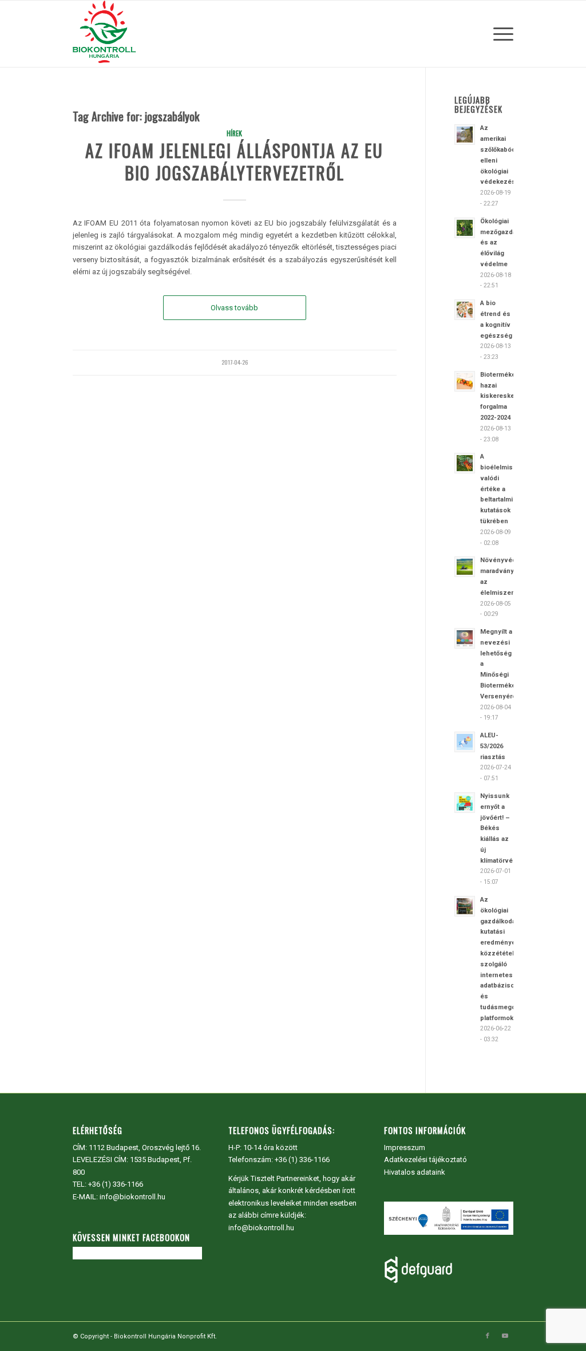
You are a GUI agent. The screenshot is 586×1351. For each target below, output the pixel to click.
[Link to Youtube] (504, 1336)
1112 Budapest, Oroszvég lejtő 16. (145, 1147)
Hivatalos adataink (414, 1172)
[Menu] (499, 34)
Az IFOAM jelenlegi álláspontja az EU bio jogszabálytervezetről (234, 161)
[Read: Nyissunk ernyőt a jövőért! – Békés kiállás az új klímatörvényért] (464, 802)
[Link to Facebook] (487, 1336)
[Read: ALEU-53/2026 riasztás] (464, 742)
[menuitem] (499, 34)
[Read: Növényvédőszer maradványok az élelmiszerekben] (464, 566)
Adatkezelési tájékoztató (425, 1159)
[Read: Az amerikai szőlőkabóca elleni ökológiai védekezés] (464, 134)
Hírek (234, 133)
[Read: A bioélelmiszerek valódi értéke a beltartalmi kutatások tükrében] (464, 463)
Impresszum (404, 1147)
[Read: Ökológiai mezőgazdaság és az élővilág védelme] (464, 228)
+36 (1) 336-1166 (115, 1184)
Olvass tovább (234, 307)
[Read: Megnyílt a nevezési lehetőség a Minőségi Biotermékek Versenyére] (464, 638)
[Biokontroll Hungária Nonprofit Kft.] (104, 34)
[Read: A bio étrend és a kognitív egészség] (464, 309)
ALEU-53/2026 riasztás (492, 746)
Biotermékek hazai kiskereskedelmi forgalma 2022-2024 (506, 396)
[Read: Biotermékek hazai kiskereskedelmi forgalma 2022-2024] (464, 381)
